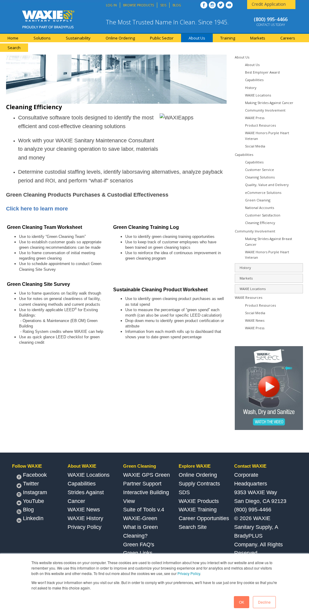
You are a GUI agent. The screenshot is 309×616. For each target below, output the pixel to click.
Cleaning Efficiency (260, 222)
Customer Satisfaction (262, 215)
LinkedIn (33, 518)
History (250, 87)
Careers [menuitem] (287, 38)
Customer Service (259, 169)
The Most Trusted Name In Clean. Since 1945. (167, 22)
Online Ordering (198, 475)
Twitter (31, 484)
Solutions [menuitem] (42, 38)
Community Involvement (265, 110)
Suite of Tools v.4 (143, 510)
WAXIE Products (199, 501)
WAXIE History (85, 518)
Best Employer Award (262, 72)
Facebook (35, 475)
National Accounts (259, 207)
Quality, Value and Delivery (267, 184)
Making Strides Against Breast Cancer (268, 241)
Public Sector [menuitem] (162, 38)
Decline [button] (264, 602)
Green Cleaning (257, 200)
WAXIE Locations (258, 95)
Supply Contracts (199, 484)
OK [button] (241, 602)
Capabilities (254, 79)
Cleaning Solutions (260, 177)
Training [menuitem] (227, 38)
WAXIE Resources (248, 297)
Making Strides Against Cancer (269, 102)
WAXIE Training (198, 510)
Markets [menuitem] (257, 38)
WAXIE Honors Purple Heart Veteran (267, 136)
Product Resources (260, 125)
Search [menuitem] (14, 47)
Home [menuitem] (13, 38)
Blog (28, 510)
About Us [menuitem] (197, 38)
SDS (184, 492)
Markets (246, 278)
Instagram (35, 492)
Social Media (255, 146)
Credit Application (269, 4)
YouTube (33, 501)
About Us (242, 57)
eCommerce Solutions (263, 192)
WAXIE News (254, 320)
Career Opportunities (204, 518)
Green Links (137, 553)
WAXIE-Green (140, 518)
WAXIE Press (254, 117)
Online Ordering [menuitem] (120, 38)
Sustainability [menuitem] (78, 38)
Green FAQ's (138, 545)
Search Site (193, 527)
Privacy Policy (188, 573)
